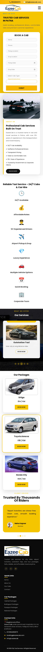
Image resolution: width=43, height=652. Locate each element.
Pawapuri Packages (11, 607)
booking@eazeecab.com (15, 635)
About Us (7, 583)
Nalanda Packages (10, 611)
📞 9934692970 (14, 2)
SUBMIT (21, 88)
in (15, 569)
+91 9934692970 (12, 632)
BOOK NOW (21, 354)
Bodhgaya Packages (11, 604)
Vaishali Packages (10, 601)
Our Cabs (7, 586)
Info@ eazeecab (12, 638)
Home (6, 580)
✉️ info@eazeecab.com (32, 2)
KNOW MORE (13, 171)
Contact (7, 589)
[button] (15, 363)
